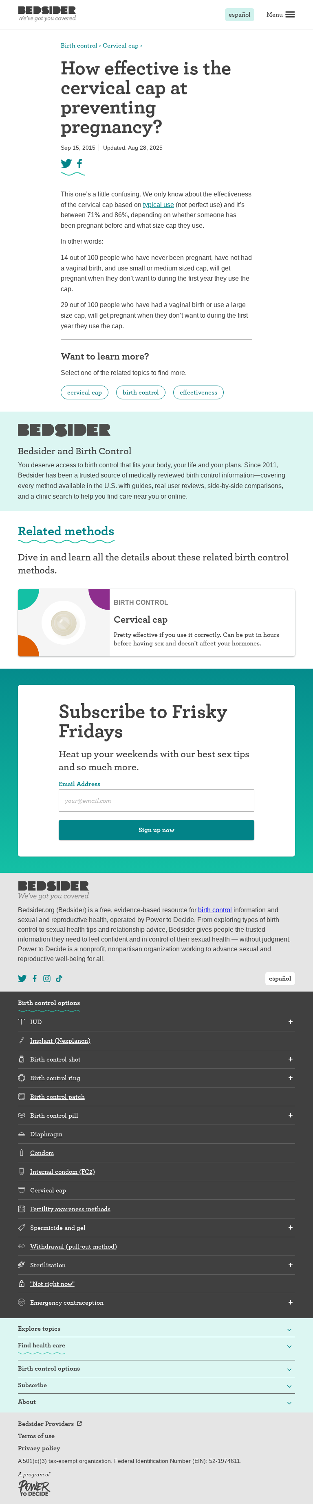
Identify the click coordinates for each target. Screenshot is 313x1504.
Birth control (79, 45)
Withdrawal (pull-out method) (73, 1246)
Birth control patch (57, 1097)
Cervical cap (121, 45)
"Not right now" (52, 1284)
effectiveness (198, 392)
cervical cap (84, 392)
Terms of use (36, 1436)
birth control (141, 392)
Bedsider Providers (46, 1424)
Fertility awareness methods (70, 1209)
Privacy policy (39, 1448)
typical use (158, 204)
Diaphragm (46, 1134)
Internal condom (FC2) (62, 1171)
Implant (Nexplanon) (60, 1040)
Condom (42, 1153)
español (240, 14)
